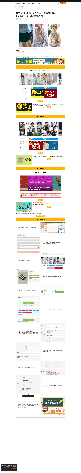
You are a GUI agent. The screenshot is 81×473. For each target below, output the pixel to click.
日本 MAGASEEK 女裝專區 (20, 51)
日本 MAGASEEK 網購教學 (20, 53)
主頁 (15, 6)
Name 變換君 (29, 332)
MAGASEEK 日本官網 (26, 260)
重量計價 (57, 56)
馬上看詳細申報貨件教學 (22, 407)
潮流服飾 (22, 6)
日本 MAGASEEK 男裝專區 (20, 52)
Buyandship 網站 (26, 227)
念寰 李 (20, 18)
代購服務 (42, 56)
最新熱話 (19, 6)
